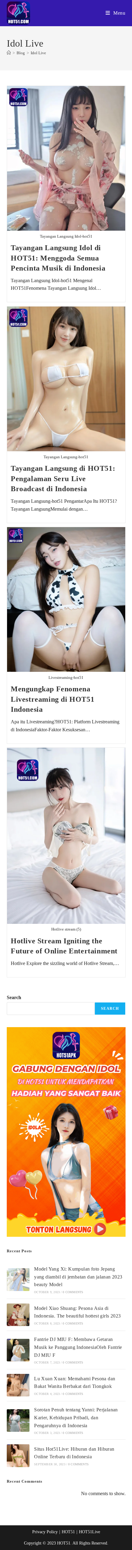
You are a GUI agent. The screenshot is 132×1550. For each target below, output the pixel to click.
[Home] (9, 53)
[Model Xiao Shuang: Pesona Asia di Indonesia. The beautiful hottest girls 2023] (18, 1314)
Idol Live (38, 53)
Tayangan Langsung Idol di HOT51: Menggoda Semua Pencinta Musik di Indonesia (58, 258)
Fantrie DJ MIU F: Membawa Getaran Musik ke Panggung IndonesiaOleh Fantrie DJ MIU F (78, 1347)
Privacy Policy (45, 1532)
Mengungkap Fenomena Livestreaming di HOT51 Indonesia (52, 699)
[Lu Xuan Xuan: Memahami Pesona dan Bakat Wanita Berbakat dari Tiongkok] (18, 1385)
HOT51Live (89, 1532)
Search (14, 997)
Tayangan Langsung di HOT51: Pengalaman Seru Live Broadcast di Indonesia (63, 478)
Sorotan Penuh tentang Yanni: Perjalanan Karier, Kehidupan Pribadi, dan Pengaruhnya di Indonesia (76, 1417)
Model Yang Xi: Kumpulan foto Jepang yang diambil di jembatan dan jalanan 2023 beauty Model (78, 1276)
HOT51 (68, 1532)
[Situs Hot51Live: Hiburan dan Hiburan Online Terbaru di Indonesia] (18, 1455)
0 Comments (73, 1292)
